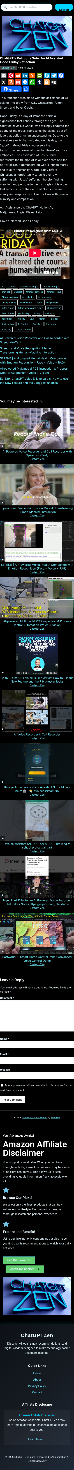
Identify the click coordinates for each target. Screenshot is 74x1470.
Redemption (8, 324)
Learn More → (37, 1439)
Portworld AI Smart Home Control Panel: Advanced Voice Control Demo (37, 958)
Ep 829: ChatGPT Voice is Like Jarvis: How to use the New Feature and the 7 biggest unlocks (37, 679)
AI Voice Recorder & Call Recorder (37, 734)
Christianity (28, 297)
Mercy (42, 318)
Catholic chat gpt (29, 286)
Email (4, 1054)
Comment (7, 997)
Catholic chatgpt (50, 286)
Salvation (51, 324)
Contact (37, 1392)
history (37, 313)
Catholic (12, 286)
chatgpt (18, 291)
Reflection (23, 324)
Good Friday (8, 313)
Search (64, 9)
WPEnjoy (55, 1117)
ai (2, 286)
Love (31, 318)
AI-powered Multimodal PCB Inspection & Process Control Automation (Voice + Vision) (37, 623)
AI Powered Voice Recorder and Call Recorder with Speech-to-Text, (37, 453)
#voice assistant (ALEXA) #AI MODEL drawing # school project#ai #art (37, 845)
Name (4, 1038)
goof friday (23, 313)
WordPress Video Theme (34, 1117)
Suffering (6, 329)
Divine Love (26, 302)
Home (37, 1373)
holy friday (7, 318)
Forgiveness (52, 302)
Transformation (23, 329)
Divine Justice (9, 302)
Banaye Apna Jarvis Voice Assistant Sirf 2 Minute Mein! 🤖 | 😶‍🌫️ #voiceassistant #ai (37, 789)
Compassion (44, 297)
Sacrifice (37, 324)
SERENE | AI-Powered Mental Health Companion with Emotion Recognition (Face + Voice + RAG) (37, 566)
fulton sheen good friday (30, 308)
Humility (21, 318)
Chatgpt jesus (54, 291)
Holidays (49, 313)
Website (5, 1069)
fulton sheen (8, 308)
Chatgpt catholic (34, 291)
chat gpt (6, 291)
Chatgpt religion (10, 297)
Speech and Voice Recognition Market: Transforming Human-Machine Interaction (37, 510)
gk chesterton (54, 308)
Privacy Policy (37, 1386)
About (37, 1379)
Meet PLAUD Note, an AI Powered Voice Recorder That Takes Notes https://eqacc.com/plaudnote (37, 902)
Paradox (54, 318)
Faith (39, 302)
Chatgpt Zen (8, 67)
